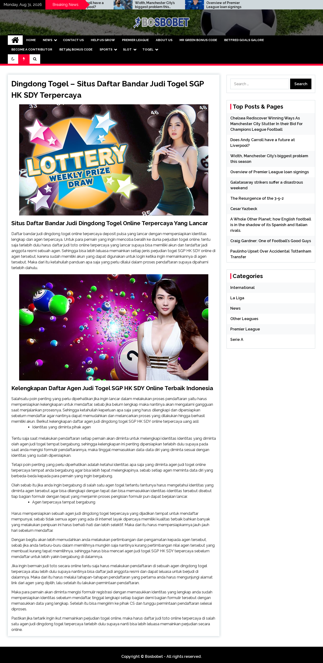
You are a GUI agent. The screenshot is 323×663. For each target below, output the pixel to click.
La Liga (237, 298)
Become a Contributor (31, 49)
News (47, 40)
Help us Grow (103, 40)
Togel (147, 49)
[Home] (15, 40)
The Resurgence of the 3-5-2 (257, 198)
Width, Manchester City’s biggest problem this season (128, 5)
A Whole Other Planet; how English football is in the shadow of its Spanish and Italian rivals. (270, 225)
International (242, 287)
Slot (127, 49)
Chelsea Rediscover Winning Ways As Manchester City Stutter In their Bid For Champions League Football (266, 124)
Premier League (135, 40)
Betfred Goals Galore (244, 40)
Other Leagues (244, 319)
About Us (164, 40)
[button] (13, 59)
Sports (106, 49)
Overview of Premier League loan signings (196, 5)
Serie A (236, 339)
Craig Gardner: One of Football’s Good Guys (270, 241)
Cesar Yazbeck (243, 209)
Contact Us (73, 40)
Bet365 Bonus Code (75, 49)
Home (31, 40)
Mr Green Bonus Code (198, 40)
